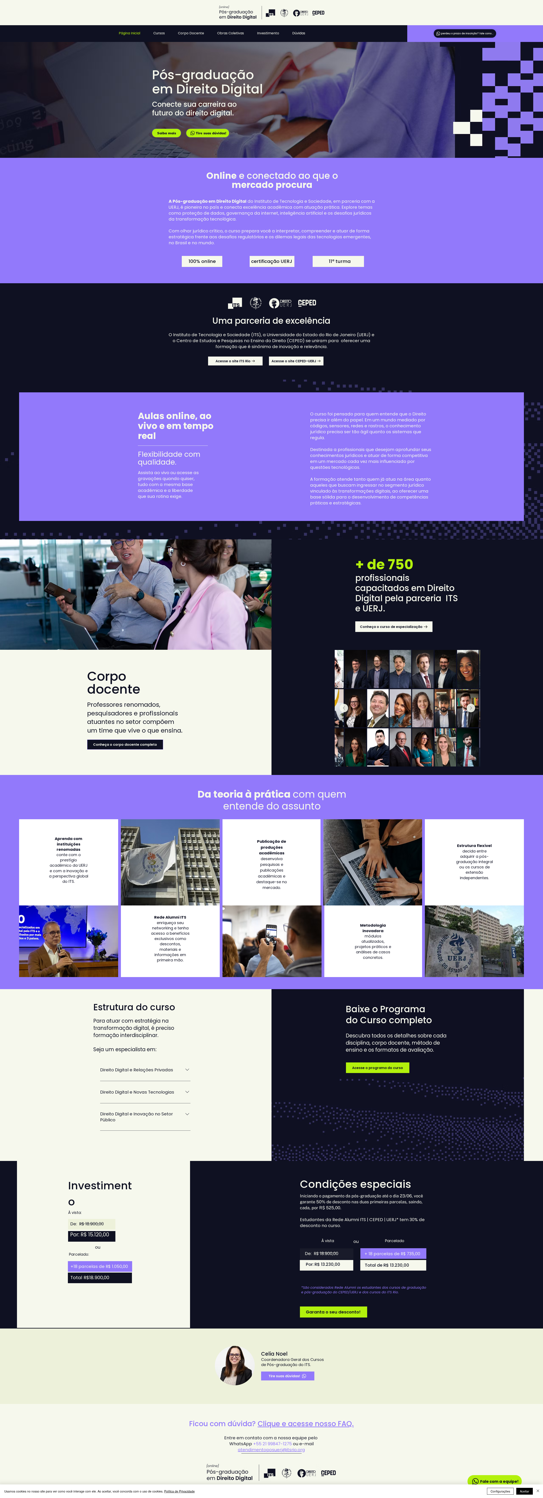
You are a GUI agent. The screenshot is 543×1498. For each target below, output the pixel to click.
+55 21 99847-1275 (272, 1444)
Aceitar (524, 1491)
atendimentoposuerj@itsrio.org (271, 1450)
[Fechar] (537, 1491)
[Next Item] (471, 708)
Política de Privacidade (179, 1491)
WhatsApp (241, 1444)
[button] (162, 33)
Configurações (500, 1491)
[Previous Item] (344, 708)
